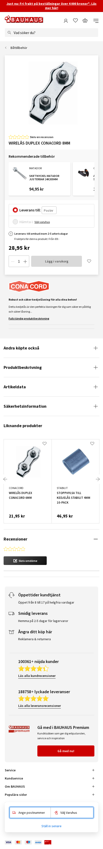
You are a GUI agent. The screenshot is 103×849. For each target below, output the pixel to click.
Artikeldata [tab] (15, 387)
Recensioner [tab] (15, 539)
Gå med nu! (65, 751)
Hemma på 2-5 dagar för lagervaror (43, 621)
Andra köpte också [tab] (21, 348)
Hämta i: (26, 221)
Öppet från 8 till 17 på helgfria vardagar (46, 602)
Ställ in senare (51, 826)
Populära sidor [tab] (16, 794)
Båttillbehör (19, 47)
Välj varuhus (42, 222)
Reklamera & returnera (34, 639)
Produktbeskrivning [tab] (23, 367)
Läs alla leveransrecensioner (39, 706)
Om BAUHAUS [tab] (15, 786)
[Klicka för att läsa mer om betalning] (31, 842)
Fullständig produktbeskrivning (29, 318)
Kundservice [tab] (14, 778)
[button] (25, 560)
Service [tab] (10, 770)
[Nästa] (97, 479)
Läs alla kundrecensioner (37, 676)
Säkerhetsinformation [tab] (25, 406)
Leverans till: (30, 210)
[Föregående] (5, 479)
